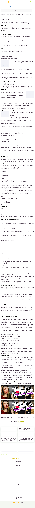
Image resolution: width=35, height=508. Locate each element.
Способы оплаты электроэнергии (18, 477)
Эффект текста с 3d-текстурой (4, 116)
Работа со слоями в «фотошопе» (6, 433)
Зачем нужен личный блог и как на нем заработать (19, 461)
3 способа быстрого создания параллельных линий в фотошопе (30, 97)
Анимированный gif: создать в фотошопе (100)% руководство (17, 484)
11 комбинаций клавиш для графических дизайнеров (26, 428)
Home (2, 6)
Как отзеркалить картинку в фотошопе (5, 65)
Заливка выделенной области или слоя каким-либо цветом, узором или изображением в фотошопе (26, 439)
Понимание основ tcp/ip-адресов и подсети (19, 470)
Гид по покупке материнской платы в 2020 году (19, 497)
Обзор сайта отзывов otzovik (19, 493)
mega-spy (6, 1)
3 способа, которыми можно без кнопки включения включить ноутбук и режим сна (19, 465)
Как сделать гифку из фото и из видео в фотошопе (8, 438)
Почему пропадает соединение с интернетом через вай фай (19, 489)
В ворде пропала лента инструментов (6, 428)
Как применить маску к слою (23, 433)
